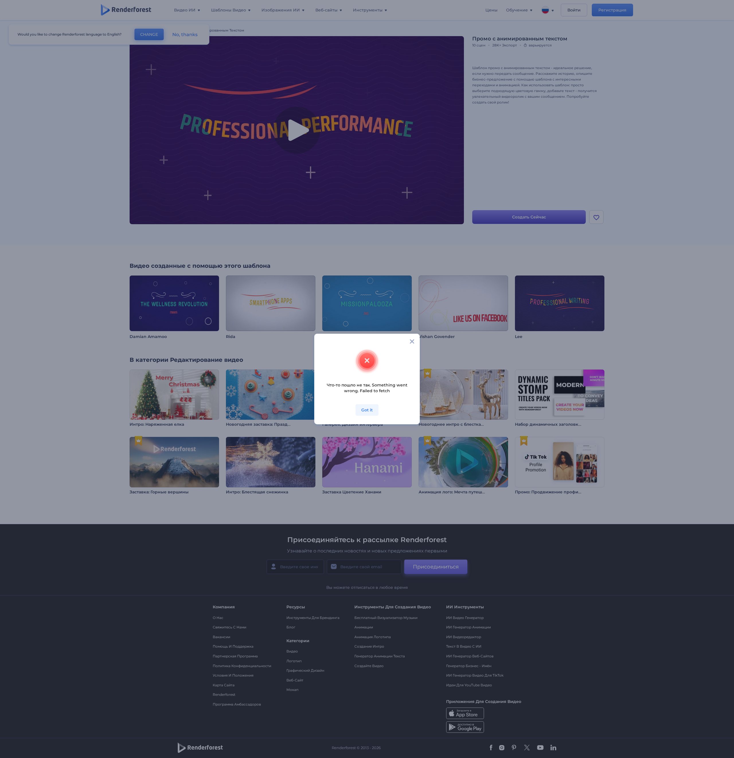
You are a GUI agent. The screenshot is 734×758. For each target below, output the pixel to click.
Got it (367, 410)
